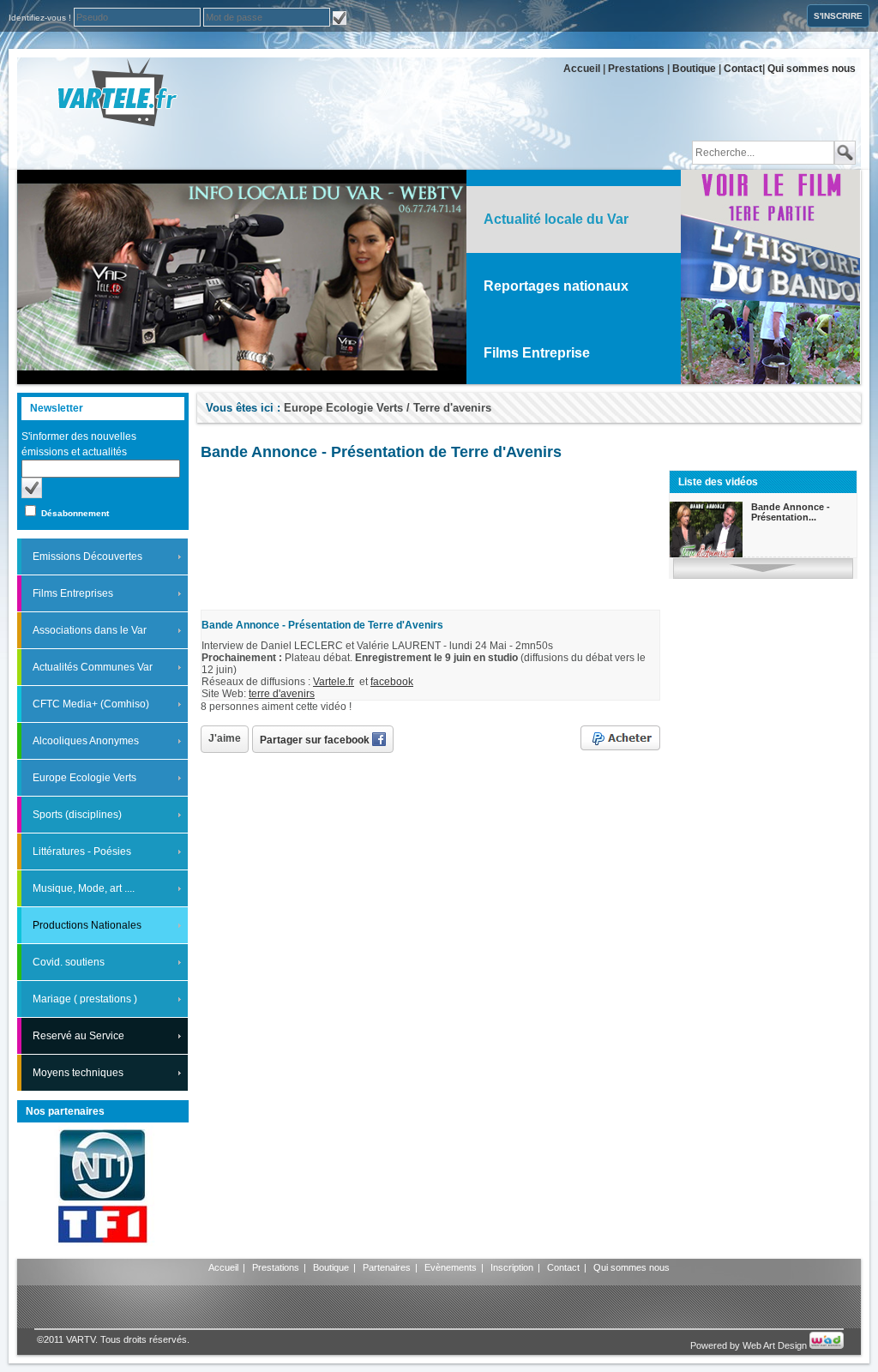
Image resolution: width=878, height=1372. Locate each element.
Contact (743, 69)
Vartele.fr (333, 682)
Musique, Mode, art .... (84, 888)
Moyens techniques (78, 1073)
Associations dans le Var (90, 630)
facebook (391, 682)
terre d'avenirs (282, 694)
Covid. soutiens (69, 962)
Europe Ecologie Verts (84, 778)
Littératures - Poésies (82, 851)
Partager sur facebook (316, 740)
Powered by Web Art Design (749, 1345)
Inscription (511, 1267)
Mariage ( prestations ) (85, 999)
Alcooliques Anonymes (86, 741)
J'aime (224, 738)
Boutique (694, 69)
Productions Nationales (87, 925)
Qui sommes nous (811, 69)
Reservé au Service (78, 1036)
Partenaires (387, 1267)
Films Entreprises (73, 593)
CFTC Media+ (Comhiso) (91, 704)
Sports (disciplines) (77, 815)
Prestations (636, 69)
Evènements (450, 1267)
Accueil (581, 69)
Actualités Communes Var (93, 667)
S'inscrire (838, 16)
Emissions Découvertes (87, 557)
